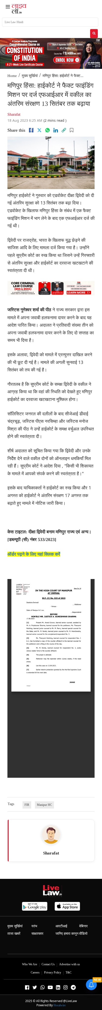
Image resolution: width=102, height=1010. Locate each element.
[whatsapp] (47, 130)
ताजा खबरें (13, 933)
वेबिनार (83, 926)
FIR (27, 805)
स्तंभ (34, 926)
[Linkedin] (55, 130)
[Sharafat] (51, 834)
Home (12, 76)
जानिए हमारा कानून (66, 933)
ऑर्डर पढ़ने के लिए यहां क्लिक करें (33, 554)
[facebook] (31, 130)
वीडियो (83, 933)
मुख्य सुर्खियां (30, 76)
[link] (64, 130)
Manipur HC (44, 805)
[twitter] (39, 130)
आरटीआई (61, 926)
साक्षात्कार (37, 933)
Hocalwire (59, 1005)
